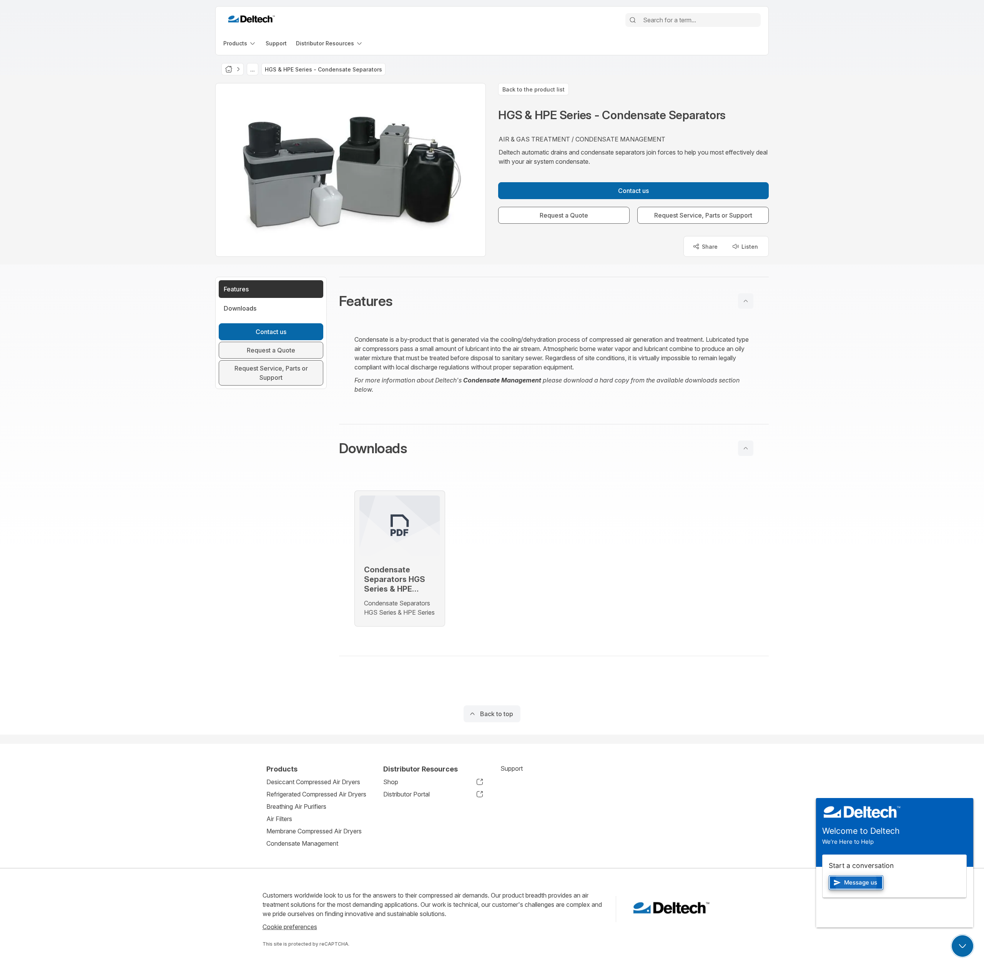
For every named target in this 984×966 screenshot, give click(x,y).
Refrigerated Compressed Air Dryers (316, 794)
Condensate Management (302, 843)
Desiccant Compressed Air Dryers (313, 782)
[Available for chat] (962, 946)
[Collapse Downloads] (745, 448)
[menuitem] (239, 43)
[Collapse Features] (745, 301)
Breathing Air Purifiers (296, 806)
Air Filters (279, 819)
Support (511, 768)
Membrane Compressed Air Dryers (314, 831)
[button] (554, 301)
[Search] (633, 20)
